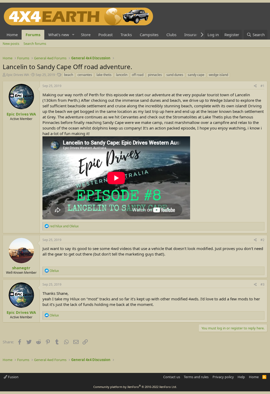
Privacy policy (223, 376)
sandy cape (196, 75)
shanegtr (21, 267)
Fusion (12, 376)
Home (12, 34)
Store (85, 34)
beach (68, 75)
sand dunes (174, 75)
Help (241, 376)
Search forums (34, 43)
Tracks (126, 34)
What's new (58, 34)
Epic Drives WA (17, 74)
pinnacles (155, 75)
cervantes (85, 75)
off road (137, 75)
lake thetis (104, 75)
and (64, 226)
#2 (262, 240)
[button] (73, 35)
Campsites (149, 34)
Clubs (171, 34)
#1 (262, 86)
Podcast (105, 34)
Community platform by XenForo (135, 387)
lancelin (121, 75)
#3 (262, 284)
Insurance (193, 34)
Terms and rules (196, 376)
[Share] (255, 86)
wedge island (218, 75)
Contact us (171, 376)
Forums (33, 34)
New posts (11, 43)
